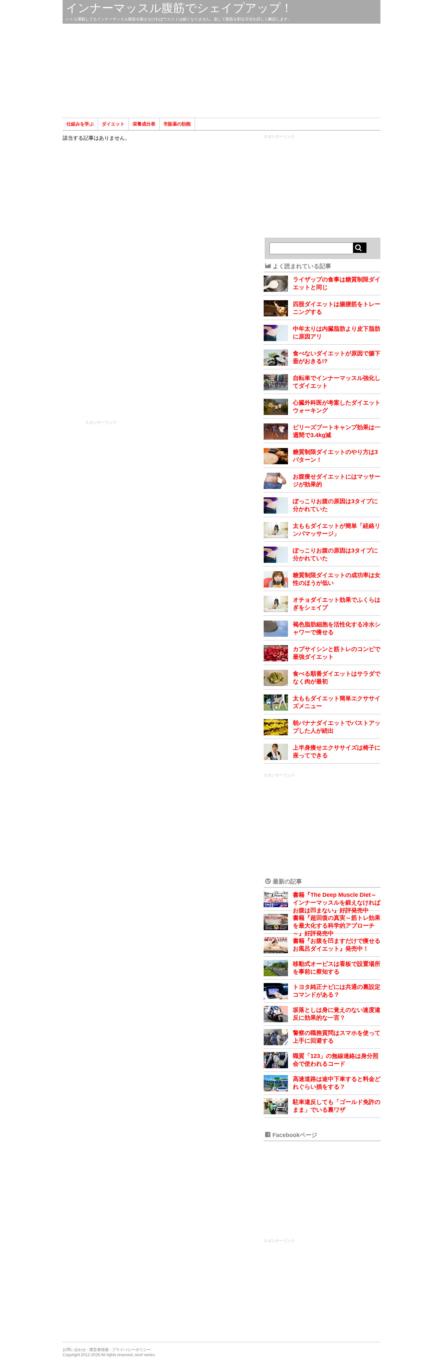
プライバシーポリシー (131, 1349)
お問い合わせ (74, 1349)
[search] (359, 248)
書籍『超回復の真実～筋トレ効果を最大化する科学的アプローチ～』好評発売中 (336, 926)
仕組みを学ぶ (80, 123)
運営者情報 (99, 1349)
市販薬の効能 (177, 123)
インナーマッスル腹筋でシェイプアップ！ (179, 8)
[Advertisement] (221, 70)
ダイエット (113, 123)
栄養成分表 (144, 123)
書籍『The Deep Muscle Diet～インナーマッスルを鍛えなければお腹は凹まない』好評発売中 (336, 903)
